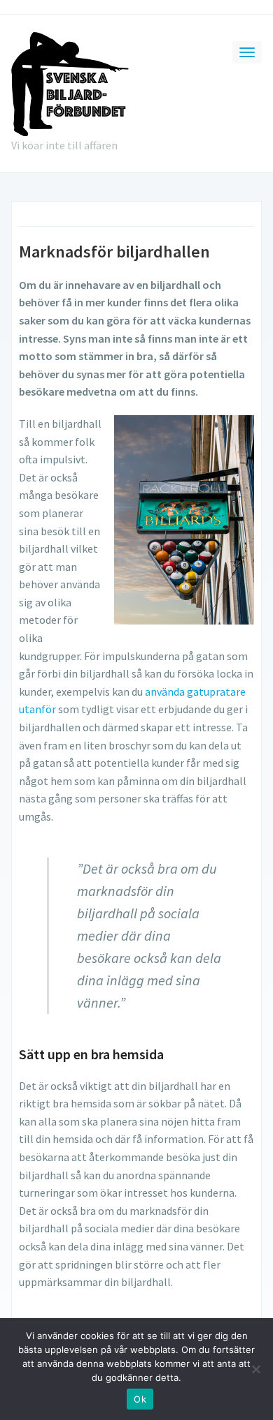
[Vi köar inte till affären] (70, 83)
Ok (140, 1399)
